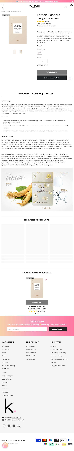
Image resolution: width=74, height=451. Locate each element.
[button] (41, 21)
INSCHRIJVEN (57, 329)
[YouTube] (19, 426)
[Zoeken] (2, 8)
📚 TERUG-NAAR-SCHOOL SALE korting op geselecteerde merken (37, 1)
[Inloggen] (65, 6)
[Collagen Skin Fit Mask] (37, 288)
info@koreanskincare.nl (16, 420)
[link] (12, 259)
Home (3, 11)
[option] (37, 1)
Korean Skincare (48, 15)
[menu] (2, 5)
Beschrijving (23, 94)
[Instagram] (9, 426)
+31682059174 (16, 418)
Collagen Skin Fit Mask (37, 309)
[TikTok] (14, 426)
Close (72, 1)
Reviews (49, 94)
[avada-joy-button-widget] (5, 445)
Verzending (37, 94)
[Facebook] (4, 426)
